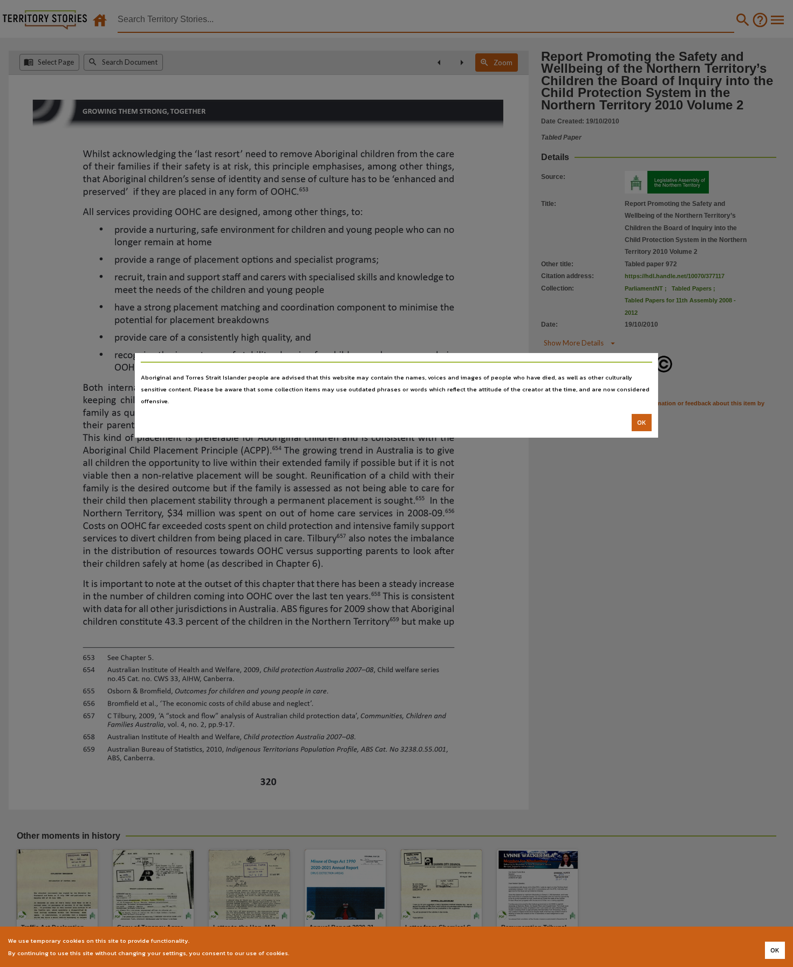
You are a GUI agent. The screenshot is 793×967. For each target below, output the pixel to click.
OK (641, 422)
